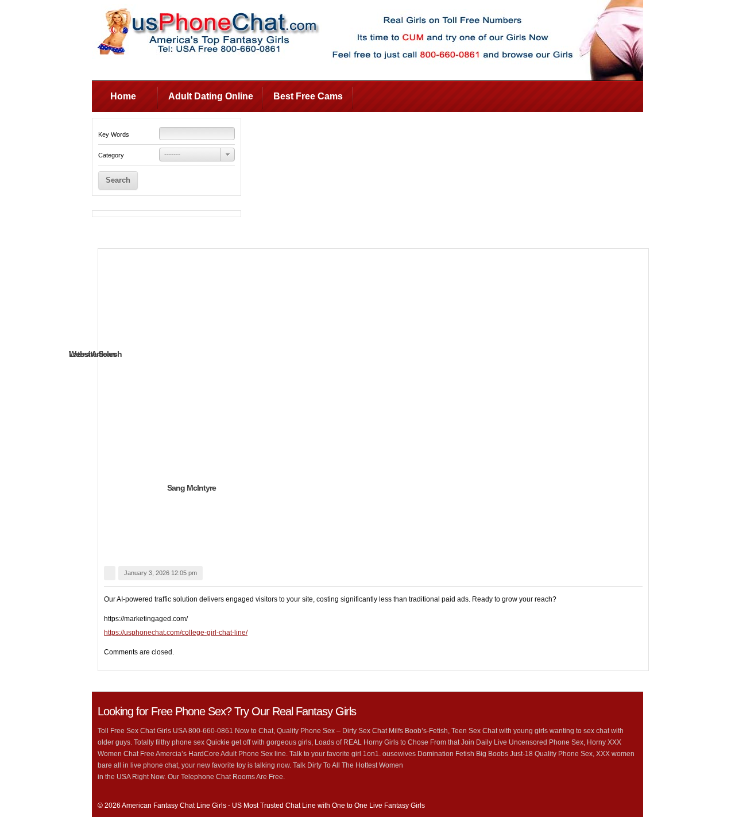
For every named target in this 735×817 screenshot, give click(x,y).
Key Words (113, 134)
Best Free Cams (308, 96)
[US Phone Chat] (207, 56)
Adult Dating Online (210, 96)
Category (111, 155)
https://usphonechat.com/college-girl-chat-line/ (175, 633)
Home (123, 96)
